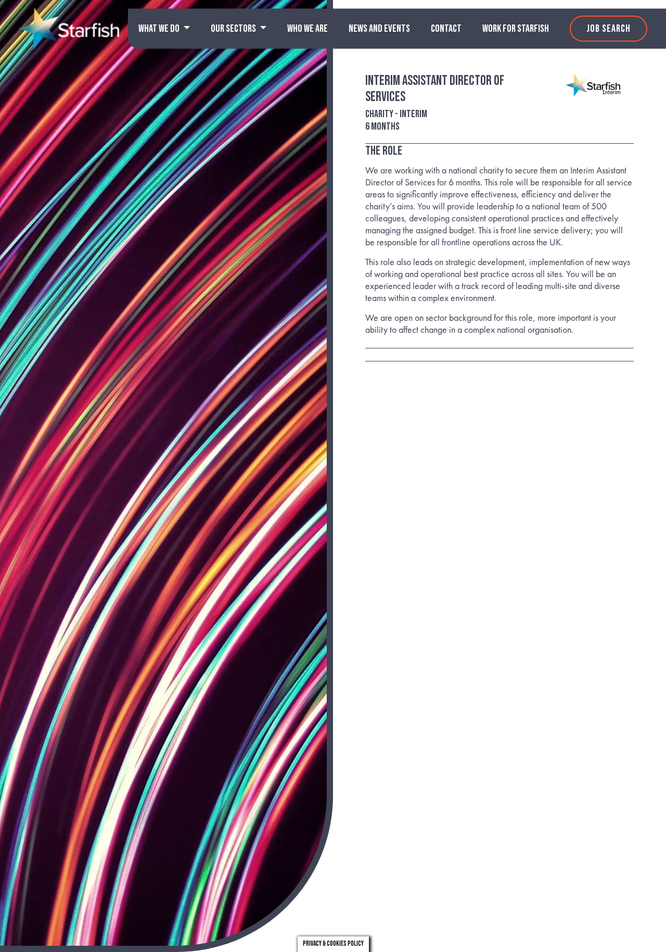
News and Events (379, 28)
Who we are (307, 28)
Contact (446, 28)
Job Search (608, 28)
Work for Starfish (515, 28)
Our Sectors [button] (234, 28)
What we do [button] (159, 28)
